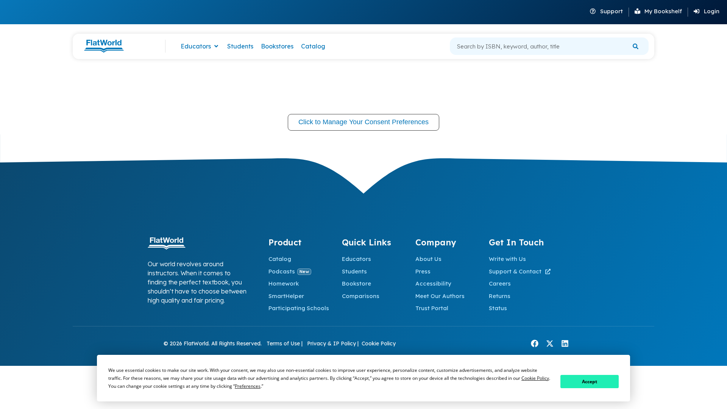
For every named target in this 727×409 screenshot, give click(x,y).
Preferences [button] (248, 386)
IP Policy (344, 343)
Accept (589, 381)
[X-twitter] (550, 343)
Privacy (316, 343)
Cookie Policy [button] (535, 378)
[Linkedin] (565, 343)
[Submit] (635, 46)
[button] (200, 47)
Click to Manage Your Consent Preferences (363, 122)
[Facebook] (534, 343)
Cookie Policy (379, 343)
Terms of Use (284, 343)
